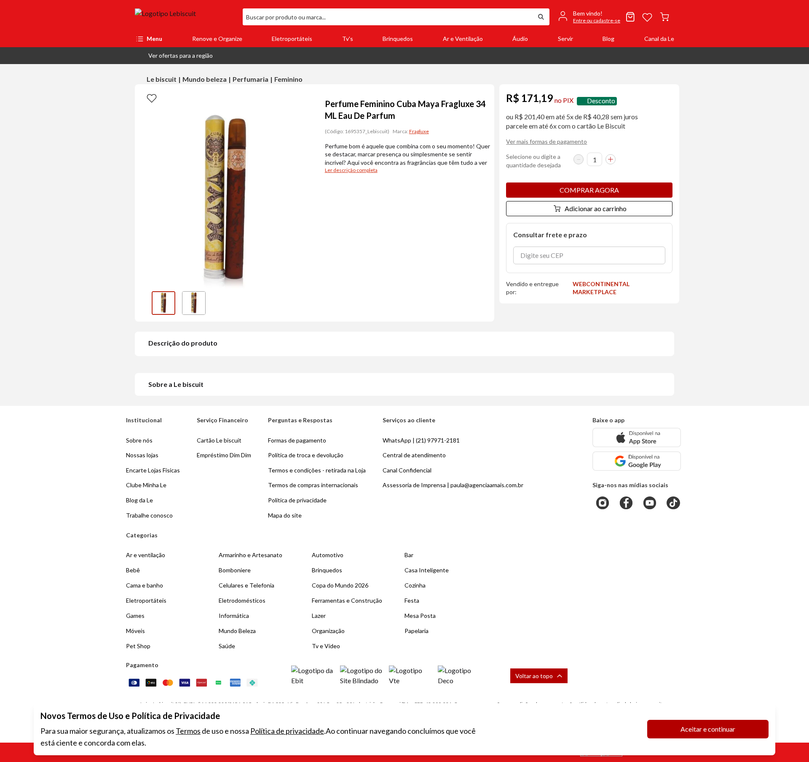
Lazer (319, 615)
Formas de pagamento (297, 440)
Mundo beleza (204, 79)
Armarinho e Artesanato (250, 554)
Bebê (133, 570)
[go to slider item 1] (194, 303)
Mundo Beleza (237, 630)
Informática (234, 615)
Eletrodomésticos (242, 600)
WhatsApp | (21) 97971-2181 (421, 440)
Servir (565, 38)
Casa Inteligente (426, 570)
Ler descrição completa (351, 170)
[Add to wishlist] (151, 98)
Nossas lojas (142, 455)
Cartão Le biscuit (219, 440)
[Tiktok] (673, 503)
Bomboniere (235, 570)
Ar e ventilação (145, 554)
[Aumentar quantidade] (610, 159)
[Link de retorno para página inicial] (185, 16)
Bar (408, 554)
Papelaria (416, 630)
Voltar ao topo (534, 675)
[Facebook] (626, 503)
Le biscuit (162, 79)
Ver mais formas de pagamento (546, 141)
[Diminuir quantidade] (578, 159)
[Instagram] (602, 503)
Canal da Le (659, 38)
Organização (328, 630)
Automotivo (327, 554)
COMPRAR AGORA (589, 190)
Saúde (227, 645)
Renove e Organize (217, 38)
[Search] (541, 16)
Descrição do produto (182, 343)
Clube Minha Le (146, 484)
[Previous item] (143, 303)
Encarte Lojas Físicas (153, 470)
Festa (411, 600)
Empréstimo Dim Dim (224, 455)
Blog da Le (139, 500)
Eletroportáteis (292, 38)
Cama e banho (144, 585)
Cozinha (415, 585)
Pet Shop (138, 645)
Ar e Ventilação (463, 38)
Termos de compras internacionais (313, 484)
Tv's (347, 38)
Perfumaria (250, 79)
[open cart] (664, 17)
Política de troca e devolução (305, 455)
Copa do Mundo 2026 (340, 585)
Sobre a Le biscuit (176, 384)
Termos (188, 730)
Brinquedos (398, 38)
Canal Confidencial (407, 470)
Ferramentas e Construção (347, 600)
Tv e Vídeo (326, 645)
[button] (174, 56)
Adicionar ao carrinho (596, 208)
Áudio (520, 38)
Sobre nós (139, 440)
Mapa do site (285, 515)
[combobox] (388, 16)
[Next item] (306, 303)
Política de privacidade (287, 730)
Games (135, 615)
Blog (608, 38)
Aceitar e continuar (707, 729)
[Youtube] (650, 503)
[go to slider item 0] (163, 303)
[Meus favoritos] (647, 17)
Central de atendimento (414, 455)
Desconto (601, 101)
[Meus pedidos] (630, 17)
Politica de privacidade (297, 500)
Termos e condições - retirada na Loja (317, 470)
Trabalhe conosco (149, 515)
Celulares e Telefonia (246, 585)
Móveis (135, 630)
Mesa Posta (420, 615)
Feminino (288, 79)
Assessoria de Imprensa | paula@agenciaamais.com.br (453, 484)
